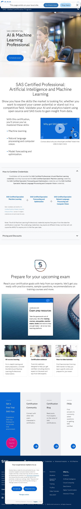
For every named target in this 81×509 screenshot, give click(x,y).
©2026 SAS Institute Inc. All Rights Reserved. (59, 504)
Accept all (16, 489)
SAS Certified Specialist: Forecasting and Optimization (39, 199)
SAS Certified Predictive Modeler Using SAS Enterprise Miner (14, 209)
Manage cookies (24, 494)
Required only (30, 489)
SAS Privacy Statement (33, 475)
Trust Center (40, 504)
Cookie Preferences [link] (7, 504)
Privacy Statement (19, 504)
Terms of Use (30, 504)
